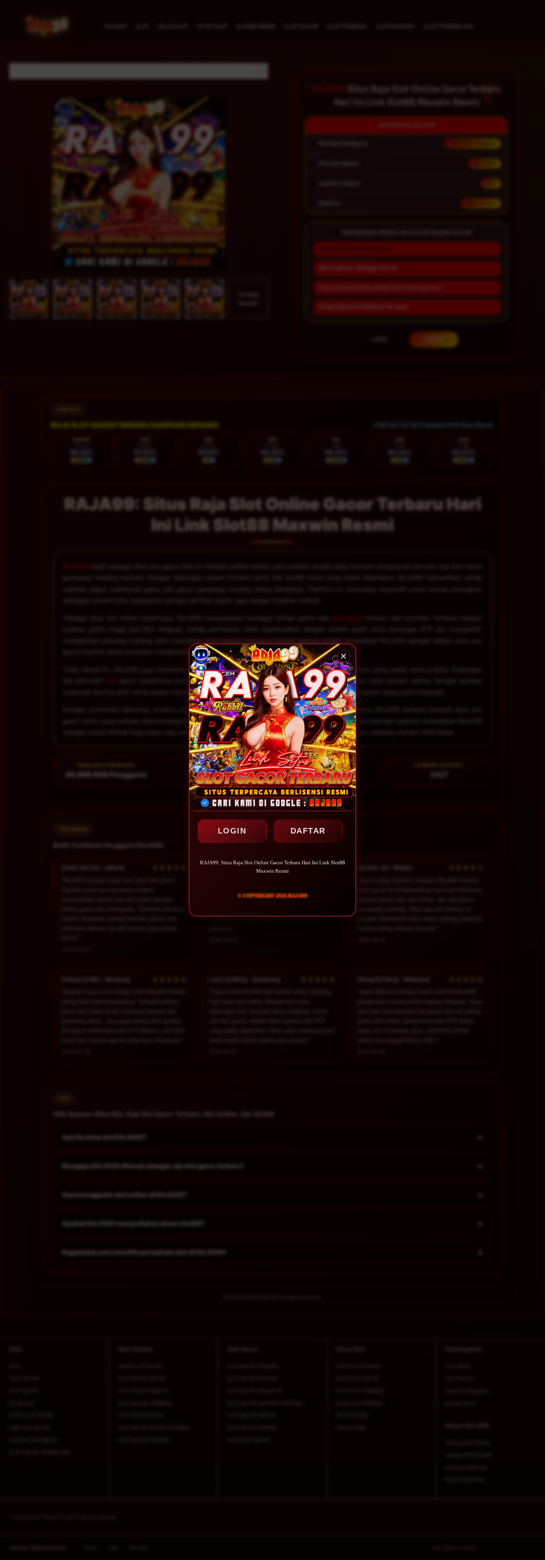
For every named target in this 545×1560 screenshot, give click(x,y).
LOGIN (232, 830)
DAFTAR (308, 830)
